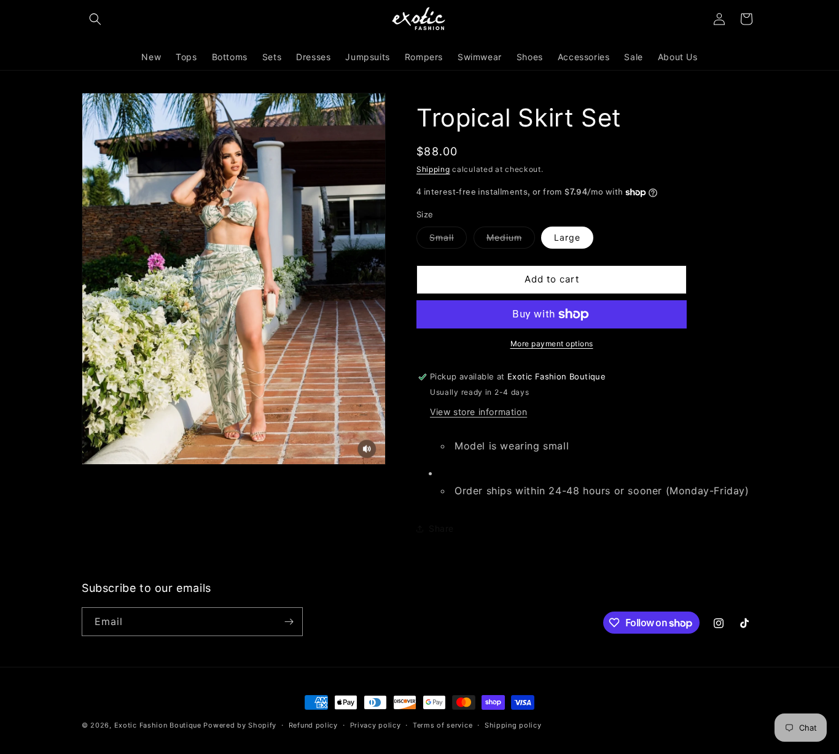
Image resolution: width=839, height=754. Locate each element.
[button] (95, 19)
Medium (510, 240)
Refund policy (313, 725)
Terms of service (442, 725)
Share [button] (441, 528)
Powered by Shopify (239, 725)
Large (567, 237)
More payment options (551, 343)
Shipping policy (513, 725)
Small (448, 240)
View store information (478, 411)
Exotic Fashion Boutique (157, 725)
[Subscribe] (288, 621)
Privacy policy (375, 725)
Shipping (433, 169)
